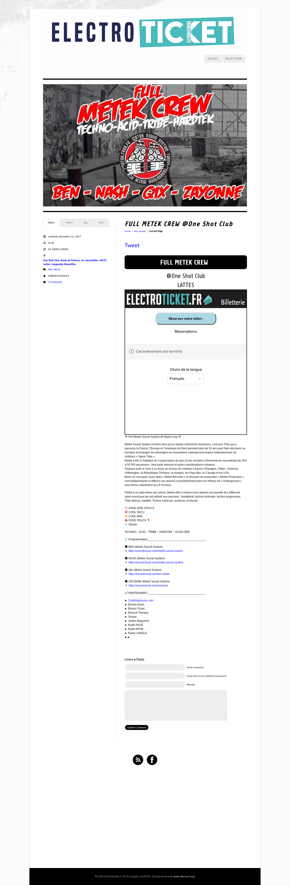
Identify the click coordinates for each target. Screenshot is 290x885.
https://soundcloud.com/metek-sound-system (155, 551)
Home (128, 231)
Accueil (213, 58)
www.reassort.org (184, 876)
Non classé (54, 269)
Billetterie (234, 58)
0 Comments (55, 282)
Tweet (132, 245)
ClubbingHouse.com (140, 600)
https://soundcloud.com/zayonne (148, 585)
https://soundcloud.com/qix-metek (148, 574)
